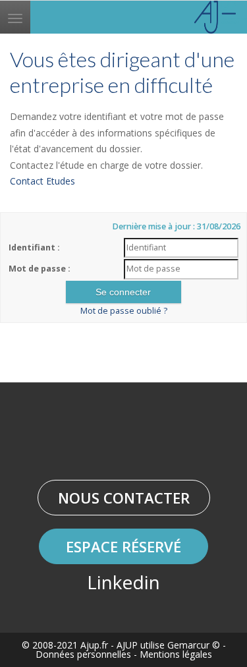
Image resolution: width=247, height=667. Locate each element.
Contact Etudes (42, 181)
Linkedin (123, 582)
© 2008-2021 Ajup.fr (65, 645)
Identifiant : (34, 247)
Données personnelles (83, 654)
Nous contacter (124, 498)
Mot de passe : (39, 268)
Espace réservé (123, 546)
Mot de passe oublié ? (123, 310)
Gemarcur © (193, 645)
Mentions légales (176, 654)
